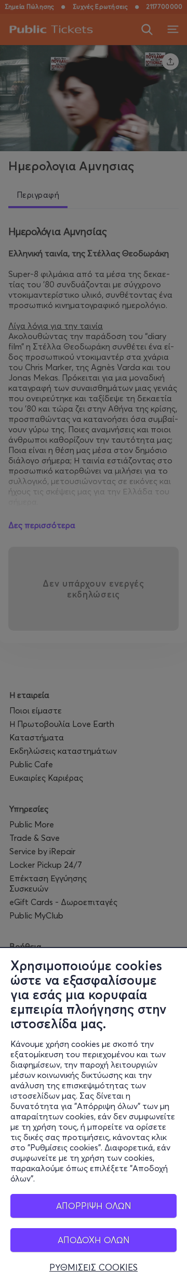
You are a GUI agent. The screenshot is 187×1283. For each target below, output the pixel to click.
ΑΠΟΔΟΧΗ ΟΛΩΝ (94, 1239)
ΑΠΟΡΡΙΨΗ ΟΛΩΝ (93, 1205)
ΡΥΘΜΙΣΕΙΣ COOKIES (93, 1267)
